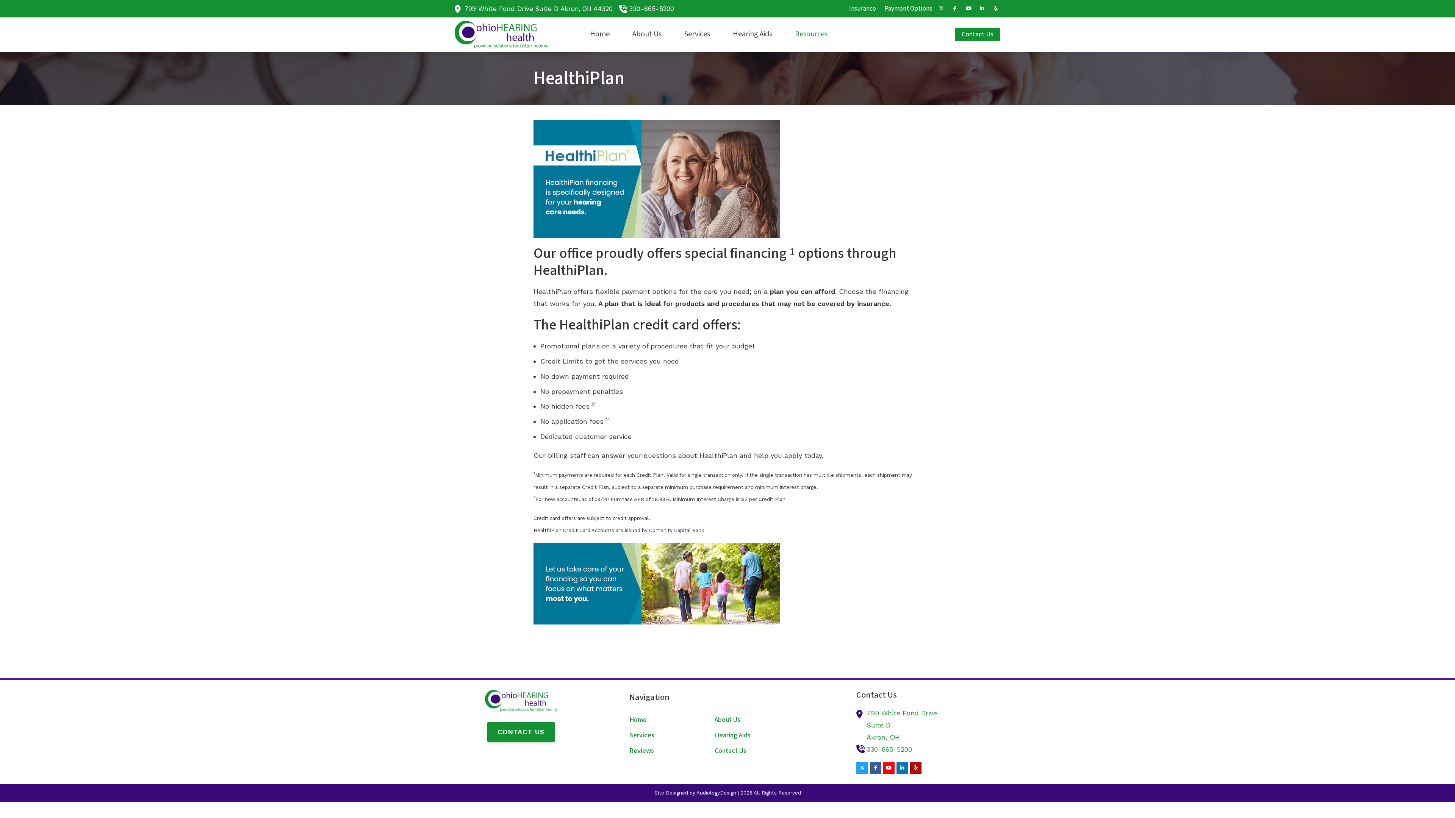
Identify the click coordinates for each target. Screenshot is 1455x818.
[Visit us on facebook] (954, 8)
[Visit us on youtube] (968, 8)
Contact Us (521, 732)
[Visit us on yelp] (995, 8)
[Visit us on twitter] (941, 8)
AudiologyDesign (716, 793)
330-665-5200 (651, 8)
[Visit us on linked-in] (982, 8)
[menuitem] (863, 8)
